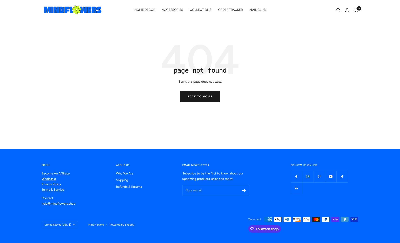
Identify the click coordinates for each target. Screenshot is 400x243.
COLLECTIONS (200, 10)
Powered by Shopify (122, 224)
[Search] (338, 10)
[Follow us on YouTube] (330, 176)
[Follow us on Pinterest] (319, 176)
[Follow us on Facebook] (296, 176)
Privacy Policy (51, 184)
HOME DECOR (144, 10)
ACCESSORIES (172, 10)
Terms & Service (53, 189)
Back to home (200, 96)
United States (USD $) (57, 224)
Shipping (122, 180)
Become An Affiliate (56, 173)
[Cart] (356, 10)
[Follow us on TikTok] (342, 176)
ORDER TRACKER (230, 10)
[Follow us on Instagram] (308, 176)
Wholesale (49, 179)
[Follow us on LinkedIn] (296, 188)
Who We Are (124, 173)
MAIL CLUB (257, 10)
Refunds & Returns (129, 187)
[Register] (244, 190)
